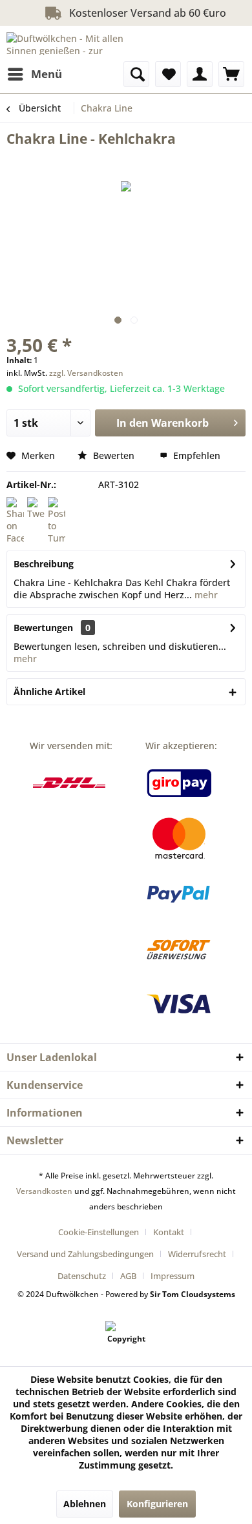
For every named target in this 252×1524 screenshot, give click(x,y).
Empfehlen (195, 455)
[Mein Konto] (200, 74)
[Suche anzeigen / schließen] (136, 74)
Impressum (172, 1276)
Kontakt (168, 1232)
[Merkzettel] (168, 74)
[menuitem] (34, 74)
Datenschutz (82, 1276)
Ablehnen (84, 1504)
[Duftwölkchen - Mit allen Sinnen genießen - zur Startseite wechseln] (66, 43)
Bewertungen (43, 627)
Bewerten (113, 455)
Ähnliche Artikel (49, 691)
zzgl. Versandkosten (86, 372)
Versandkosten (44, 1191)
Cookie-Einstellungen (98, 1232)
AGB (128, 1276)
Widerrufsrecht (197, 1254)
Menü (46, 73)
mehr (205, 595)
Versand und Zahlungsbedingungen (85, 1254)
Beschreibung (44, 564)
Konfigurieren (157, 1504)
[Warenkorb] (231, 74)
